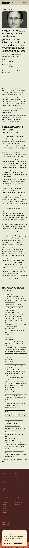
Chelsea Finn (9, 337)
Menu (25, 2)
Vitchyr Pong (9, 359)
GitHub (4, 504)
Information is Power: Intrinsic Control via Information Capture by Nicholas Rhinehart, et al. (16, 444)
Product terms (6, 527)
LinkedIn (4, 512)
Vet (3, 482)
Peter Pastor (9, 357)
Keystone (4, 492)
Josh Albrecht (7, 64)
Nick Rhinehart (10, 438)
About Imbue (18, 502)
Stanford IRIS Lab (11, 339)
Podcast (4, 9)
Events (16, 481)
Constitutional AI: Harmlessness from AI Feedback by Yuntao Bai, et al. (16, 416)
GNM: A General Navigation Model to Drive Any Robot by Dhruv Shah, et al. (15, 422)
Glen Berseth (9, 440)
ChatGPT (7, 334)
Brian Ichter (9, 389)
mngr (3, 486)
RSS (3, 71)
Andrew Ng (8, 294)
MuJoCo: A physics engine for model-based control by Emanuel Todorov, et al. (15, 430)
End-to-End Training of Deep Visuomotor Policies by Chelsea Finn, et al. (15, 343)
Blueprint (5, 484)
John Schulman (9, 328)
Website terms (6, 522)
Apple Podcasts (18, 71)
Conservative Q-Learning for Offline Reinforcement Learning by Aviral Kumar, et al (15, 403)
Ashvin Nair (9, 361)
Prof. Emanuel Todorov (12, 426)
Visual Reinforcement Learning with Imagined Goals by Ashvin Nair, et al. (15, 365)
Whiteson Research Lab (12, 407)
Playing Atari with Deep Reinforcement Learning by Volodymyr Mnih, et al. (14, 306)
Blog (16, 479)
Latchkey (4, 488)
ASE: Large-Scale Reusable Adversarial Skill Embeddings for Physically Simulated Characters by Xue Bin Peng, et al (15, 318)
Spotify (8, 71)
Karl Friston (9, 448)
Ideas (11, 9)
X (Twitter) (5, 502)
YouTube (4, 506)
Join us (17, 504)
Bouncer (4, 479)
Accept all (18, 543)
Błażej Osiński (10, 391)
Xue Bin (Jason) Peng (12, 312)
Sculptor (4, 481)
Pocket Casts (6, 72)
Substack (4, 510)
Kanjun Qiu (5, 60)
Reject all (7, 543)
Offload (4, 490)
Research (17, 482)
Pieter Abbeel (9, 310)
